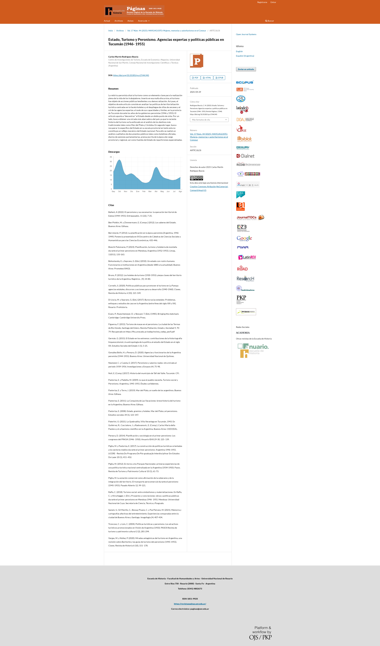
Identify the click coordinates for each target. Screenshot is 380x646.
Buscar (270, 20)
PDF (196, 77)
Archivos (119, 20)
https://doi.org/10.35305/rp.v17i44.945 (131, 75)
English (239, 51)
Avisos (130, 20)
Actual (107, 20)
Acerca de (143, 20)
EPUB (220, 77)
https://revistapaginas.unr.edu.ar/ (190, 603)
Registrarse (262, 2)
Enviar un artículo (246, 69)
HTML (208, 77)
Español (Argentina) (245, 56)
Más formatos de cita (201, 120)
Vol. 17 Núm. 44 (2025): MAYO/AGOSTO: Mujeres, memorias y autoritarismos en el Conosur (166, 30)
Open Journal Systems (246, 34)
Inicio (110, 30)
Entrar (273, 2)
